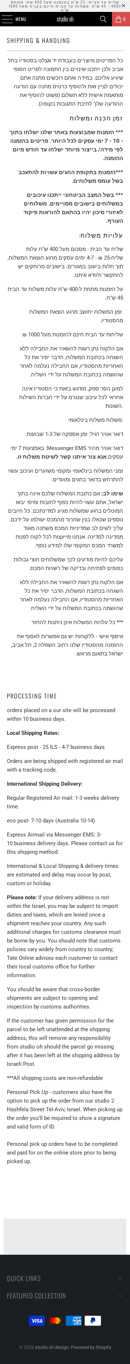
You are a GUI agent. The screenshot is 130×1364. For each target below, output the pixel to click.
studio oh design (52, 1347)
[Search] (103, 19)
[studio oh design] (65, 19)
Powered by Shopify (91, 1347)
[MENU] (3, 19)
